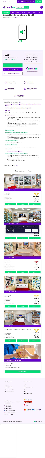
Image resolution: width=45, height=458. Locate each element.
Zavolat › (10, 204)
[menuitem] (6, 12)
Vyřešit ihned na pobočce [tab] (14, 73)
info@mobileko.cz (10, 199)
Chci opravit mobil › (22, 371)
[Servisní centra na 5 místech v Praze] (25, 82)
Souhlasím (34, 230)
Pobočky (4, 1)
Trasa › (22, 204)
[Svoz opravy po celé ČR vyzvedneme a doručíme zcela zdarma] (24, 89)
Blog (25, 384)
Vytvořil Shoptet (39, 421)
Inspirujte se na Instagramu (10, 412)
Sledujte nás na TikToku (10, 414)
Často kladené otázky (28, 393)
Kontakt (25, 391)
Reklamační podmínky (9, 387)
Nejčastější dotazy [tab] (9, 165)
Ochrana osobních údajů (9, 389)
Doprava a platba (8, 384)
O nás (25, 389)
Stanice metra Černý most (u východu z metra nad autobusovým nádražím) (18, 329)
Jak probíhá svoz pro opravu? (32, 71)
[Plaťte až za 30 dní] (15, 96)
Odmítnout (27, 230)
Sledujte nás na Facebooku (10, 410)
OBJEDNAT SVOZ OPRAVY (13, 69)
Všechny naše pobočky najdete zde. (15, 151)
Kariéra (25, 385)
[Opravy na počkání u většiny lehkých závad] (5, 82)
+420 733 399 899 (11, 201)
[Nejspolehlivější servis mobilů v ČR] (5, 89)
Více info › (34, 204)
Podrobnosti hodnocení (18, 17)
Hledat (26, 7)
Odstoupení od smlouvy (9, 391)
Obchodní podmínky (8, 385)
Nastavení (10, 230)
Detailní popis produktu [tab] (11, 102)
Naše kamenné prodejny (28, 387)
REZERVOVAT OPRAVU (12, 65)
